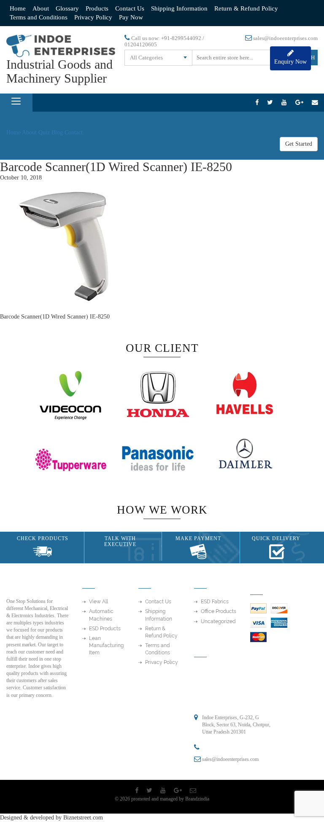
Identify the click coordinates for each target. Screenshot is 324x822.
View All (98, 602)
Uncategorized (218, 621)
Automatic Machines (101, 614)
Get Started (298, 144)
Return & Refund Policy (246, 8)
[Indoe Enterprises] (60, 45)
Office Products (218, 611)
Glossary (67, 8)
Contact (74, 132)
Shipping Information (179, 8)
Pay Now (131, 17)
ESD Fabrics (215, 602)
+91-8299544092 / (182, 38)
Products (97, 8)
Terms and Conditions (39, 17)
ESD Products (105, 629)
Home (18, 8)
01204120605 (140, 44)
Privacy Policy (93, 17)
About (40, 8)
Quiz (44, 132)
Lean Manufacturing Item (106, 645)
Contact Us (129, 8)
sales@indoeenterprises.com (285, 38)
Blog (57, 132)
